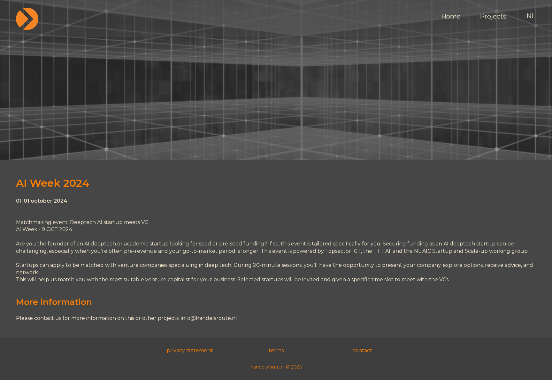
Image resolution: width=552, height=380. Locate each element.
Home (451, 16)
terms (276, 350)
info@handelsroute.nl (209, 318)
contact (362, 350)
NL (530, 16)
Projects (493, 16)
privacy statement (190, 350)
